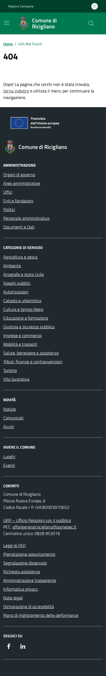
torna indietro (16, 91)
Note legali (13, 597)
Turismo (10, 370)
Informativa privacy (20, 589)
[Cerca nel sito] (91, 23)
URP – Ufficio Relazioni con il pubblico (37, 520)
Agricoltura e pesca (20, 257)
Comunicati (13, 417)
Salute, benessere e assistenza (31, 353)
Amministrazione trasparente (29, 580)
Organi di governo (19, 174)
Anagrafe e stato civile (23, 274)
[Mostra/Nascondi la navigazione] (6, 23)
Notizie (9, 409)
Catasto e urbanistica (22, 300)
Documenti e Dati (19, 227)
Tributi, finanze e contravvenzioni (32, 361)
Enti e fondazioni (18, 200)
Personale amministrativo (26, 218)
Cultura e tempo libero (23, 309)
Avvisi (8, 426)
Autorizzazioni (15, 292)
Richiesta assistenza (21, 571)
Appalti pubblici (16, 283)
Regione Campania (20, 6)
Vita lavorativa (16, 379)
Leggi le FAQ (14, 545)
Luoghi (9, 456)
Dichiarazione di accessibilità (28, 606)
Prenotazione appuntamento (29, 554)
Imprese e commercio (22, 335)
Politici (9, 209)
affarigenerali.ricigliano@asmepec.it (44, 527)
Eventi (9, 465)
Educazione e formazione (25, 318)
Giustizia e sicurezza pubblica (29, 326)
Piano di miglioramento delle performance (40, 615)
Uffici (7, 192)
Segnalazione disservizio (25, 563)
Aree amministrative (21, 183)
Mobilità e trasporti (20, 344)
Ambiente (12, 265)
